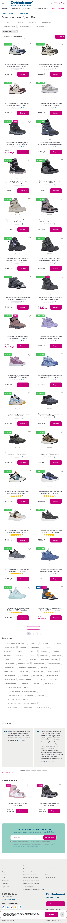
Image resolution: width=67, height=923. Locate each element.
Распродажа (61, 8)
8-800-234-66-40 (10, 894)
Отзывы (4, 874)
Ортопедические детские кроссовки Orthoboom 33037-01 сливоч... (17, 104)
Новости (4, 868)
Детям (7, 22)
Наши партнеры (7, 866)
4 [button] (51, 214)
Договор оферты (28, 886)
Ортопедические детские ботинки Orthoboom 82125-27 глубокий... (17, 143)
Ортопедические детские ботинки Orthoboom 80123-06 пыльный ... (17, 221)
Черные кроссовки (38, 663)
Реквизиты (5, 880)
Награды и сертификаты (31, 880)
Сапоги (48, 647)
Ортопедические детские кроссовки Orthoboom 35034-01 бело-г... (17, 415)
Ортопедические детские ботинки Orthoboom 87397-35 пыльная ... (50, 221)
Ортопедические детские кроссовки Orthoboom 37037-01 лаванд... (50, 337)
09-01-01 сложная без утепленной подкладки (16, 687)
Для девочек (49, 863)
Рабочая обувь (24, 671)
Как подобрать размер (30, 877)
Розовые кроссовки (54, 663)
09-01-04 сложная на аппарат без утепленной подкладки (20, 691)
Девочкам (5, 8)
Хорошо (51, 914)
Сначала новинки (16, 36)
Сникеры (56, 651)
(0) (22, 69)
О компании (5, 863)
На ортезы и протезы (43, 707)
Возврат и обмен (28, 872)
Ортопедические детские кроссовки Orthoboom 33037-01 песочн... (50, 65)
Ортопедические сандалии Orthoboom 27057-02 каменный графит (17, 298)
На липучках (41, 695)
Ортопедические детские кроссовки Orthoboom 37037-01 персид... (17, 376)
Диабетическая (40, 26)
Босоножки (44, 651)
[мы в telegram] (19, 907)
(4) (55, 612)
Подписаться (49, 837)
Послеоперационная (25, 26)
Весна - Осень (56, 655)
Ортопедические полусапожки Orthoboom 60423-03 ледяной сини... (50, 143)
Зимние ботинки (40, 679)
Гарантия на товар (29, 866)
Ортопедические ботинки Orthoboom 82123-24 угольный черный (50, 298)
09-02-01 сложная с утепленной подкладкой (16, 699)
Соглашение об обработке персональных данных (25, 846)
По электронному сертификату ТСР (14, 643)
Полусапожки (57, 643)
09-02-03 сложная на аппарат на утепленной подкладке (20, 703)
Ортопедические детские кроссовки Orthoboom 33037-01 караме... (17, 531)
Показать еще (34, 628)
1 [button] (15, 214)
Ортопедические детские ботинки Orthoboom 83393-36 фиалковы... (17, 259)
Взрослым (26, 8)
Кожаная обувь (24, 675)
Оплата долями (50, 877)
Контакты (5, 883)
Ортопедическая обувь (39, 8)
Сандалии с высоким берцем (27, 667)
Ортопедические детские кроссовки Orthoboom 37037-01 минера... (17, 570)
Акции (47, 874)
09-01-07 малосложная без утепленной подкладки (18, 695)
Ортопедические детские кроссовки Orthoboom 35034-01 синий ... (50, 376)
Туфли (32, 655)
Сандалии (23, 647)
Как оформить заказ (29, 874)
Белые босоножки (23, 663)
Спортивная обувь (38, 671)
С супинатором (37, 675)
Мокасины (44, 667)
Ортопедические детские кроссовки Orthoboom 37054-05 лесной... (50, 453)
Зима (7, 659)
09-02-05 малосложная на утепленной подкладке (18, 707)
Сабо (31, 651)
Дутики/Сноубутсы (9, 647)
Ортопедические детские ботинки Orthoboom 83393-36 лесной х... (50, 259)
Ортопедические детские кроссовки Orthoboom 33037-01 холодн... (17, 65)
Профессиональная (9, 671)
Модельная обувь (53, 671)
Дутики (20, 651)
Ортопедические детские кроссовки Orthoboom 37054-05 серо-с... (17, 492)
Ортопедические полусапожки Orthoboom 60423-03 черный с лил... (17, 182)
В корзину (23, 74)
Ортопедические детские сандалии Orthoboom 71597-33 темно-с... (49, 609)
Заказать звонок (55, 904)
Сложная (36, 683)
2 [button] (49, 214)
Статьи (4, 877)
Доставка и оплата (29, 863)
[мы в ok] (15, 907)
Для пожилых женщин (10, 683)
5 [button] (19, 214)
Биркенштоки (35, 647)
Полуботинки (19, 655)
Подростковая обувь (10, 675)
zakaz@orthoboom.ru (8, 899)
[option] (17, 50)
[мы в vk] (7, 907)
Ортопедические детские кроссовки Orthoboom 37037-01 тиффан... (17, 609)
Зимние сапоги (54, 679)
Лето (19, 659)
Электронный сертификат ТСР (33, 889)
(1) (22, 496)
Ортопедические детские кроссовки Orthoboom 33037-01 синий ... (50, 492)
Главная (4, 13)
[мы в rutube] (11, 907)
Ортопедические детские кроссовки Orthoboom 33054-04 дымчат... (50, 415)
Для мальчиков (49, 866)
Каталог (53, 8)
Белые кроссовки (9, 663)
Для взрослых (49, 872)
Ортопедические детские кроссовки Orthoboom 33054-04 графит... (17, 453)
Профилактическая (9, 26)
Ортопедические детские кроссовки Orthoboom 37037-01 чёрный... (50, 531)
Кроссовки (7, 655)
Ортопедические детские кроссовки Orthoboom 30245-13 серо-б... (50, 104)
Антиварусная (32, 22)
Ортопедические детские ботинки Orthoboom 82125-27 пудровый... (17, 337)
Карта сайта (6, 886)
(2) (22, 612)
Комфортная (44, 655)
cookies (14, 915)
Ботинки (45, 643)
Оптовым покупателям (30, 868)
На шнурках (24, 683)
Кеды (33, 643)
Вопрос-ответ (6, 872)
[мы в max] (3, 907)
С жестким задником (25, 679)
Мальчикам (15, 8)
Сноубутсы (7, 651)
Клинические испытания (31, 883)
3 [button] (50, 214)
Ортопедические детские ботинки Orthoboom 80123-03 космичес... (50, 182)
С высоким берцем (46, 22)
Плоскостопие (32, 659)
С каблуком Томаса (9, 679)
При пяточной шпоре (52, 675)
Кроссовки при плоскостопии (49, 659)
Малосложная (49, 683)
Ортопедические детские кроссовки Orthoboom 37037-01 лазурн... (50, 570)
